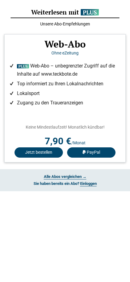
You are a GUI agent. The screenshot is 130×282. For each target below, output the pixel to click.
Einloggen (88, 183)
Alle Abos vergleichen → (65, 176)
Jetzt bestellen (38, 152)
